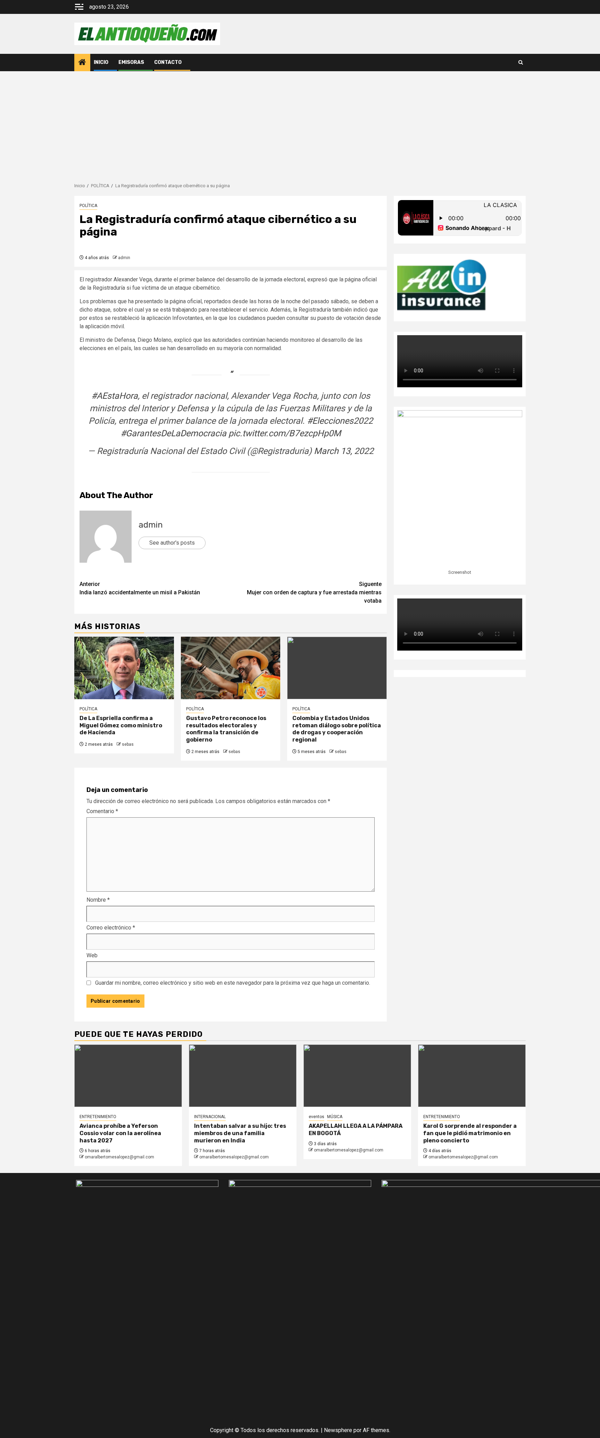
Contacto (168, 62)
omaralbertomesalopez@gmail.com (119, 1157)
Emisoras (131, 62)
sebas (128, 744)
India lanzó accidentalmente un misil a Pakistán (140, 588)
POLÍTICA (88, 205)
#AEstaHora (114, 396)
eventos (316, 1116)
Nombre (98, 899)
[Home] (82, 63)
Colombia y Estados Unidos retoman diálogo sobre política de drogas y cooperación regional (336, 729)
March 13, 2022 (344, 451)
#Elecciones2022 (340, 421)
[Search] (520, 62)
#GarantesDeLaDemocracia (173, 433)
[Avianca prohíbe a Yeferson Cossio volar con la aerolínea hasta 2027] (128, 1075)
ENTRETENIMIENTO (98, 1116)
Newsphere (338, 1430)
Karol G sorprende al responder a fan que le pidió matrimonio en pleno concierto (470, 1133)
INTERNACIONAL (210, 1116)
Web (92, 955)
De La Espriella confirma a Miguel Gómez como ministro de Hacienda (121, 725)
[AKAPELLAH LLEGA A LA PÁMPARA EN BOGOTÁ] (357, 1075)
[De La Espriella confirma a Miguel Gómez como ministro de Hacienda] (124, 668)
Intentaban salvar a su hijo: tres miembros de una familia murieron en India (240, 1133)
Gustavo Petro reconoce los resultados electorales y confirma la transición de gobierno (226, 729)
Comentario (102, 811)
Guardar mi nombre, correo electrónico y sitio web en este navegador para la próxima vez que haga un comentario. (232, 983)
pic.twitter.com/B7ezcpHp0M (284, 433)
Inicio (101, 62)
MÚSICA (334, 1116)
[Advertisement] (300, 123)
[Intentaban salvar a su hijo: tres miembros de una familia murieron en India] (243, 1075)
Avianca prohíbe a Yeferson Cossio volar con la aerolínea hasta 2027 (120, 1133)
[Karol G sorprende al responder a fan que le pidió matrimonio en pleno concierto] (472, 1075)
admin (124, 257)
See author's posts (172, 542)
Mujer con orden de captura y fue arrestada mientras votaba (314, 592)
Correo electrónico (110, 927)
